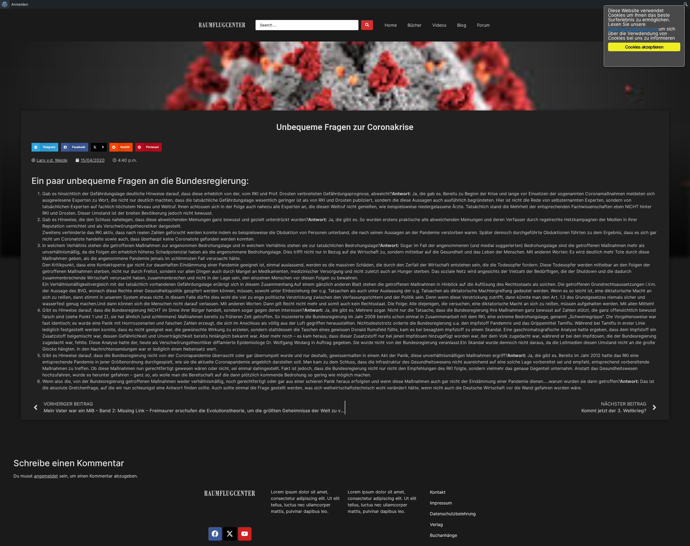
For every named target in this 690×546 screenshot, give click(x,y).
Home (391, 25)
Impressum (441, 503)
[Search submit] (367, 25)
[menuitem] (4, 4)
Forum (483, 25)
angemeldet (46, 476)
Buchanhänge (443, 535)
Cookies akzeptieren (644, 47)
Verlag (436, 524)
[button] (45, 147)
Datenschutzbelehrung (453, 513)
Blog (461, 25)
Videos (439, 25)
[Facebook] (215, 534)
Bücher (415, 25)
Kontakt (438, 492)
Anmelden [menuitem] (19, 4)
